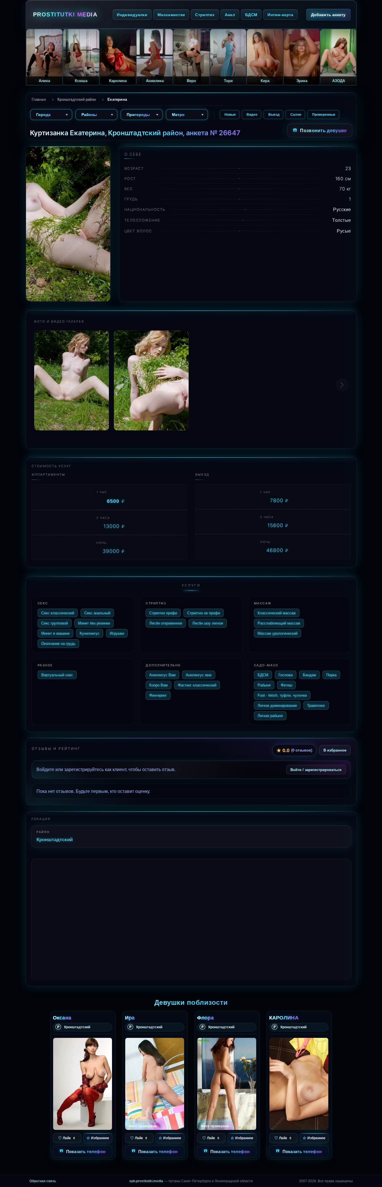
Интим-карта (280, 14)
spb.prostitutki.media (146, 1181)
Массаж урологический (277, 633)
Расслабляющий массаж (279, 623)
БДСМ (251, 14)
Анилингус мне (198, 674)
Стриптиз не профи (203, 612)
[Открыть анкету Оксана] (82, 1084)
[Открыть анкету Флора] (226, 1084)
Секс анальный (97, 612)
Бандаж (309, 674)
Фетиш (286, 685)
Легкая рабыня (270, 715)
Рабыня (264, 685)
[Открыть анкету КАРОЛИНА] (299, 1084)
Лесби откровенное (165, 623)
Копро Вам (158, 685)
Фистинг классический (197, 685)
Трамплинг (316, 705)
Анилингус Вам (162, 674)
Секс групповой (54, 623)
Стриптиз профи (163, 612)
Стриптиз (204, 14)
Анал (230, 14)
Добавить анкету (328, 14)
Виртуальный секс (57, 674)
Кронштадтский (54, 839)
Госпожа (286, 674)
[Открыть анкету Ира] (154, 1084)
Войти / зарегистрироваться (316, 769)
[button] (342, 385)
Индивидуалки (132, 14)
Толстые (341, 220)
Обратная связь (42, 1181)
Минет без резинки (94, 623)
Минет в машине (55, 633)
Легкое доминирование (277, 705)
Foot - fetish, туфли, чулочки (282, 695)
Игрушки (117, 633)
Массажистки (171, 14)
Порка (331, 674)
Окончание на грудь (58, 643)
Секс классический (57, 612)
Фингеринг (158, 695)
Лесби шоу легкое (207, 623)
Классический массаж (277, 612)
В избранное (334, 750)
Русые (344, 231)
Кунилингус (90, 633)
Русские (342, 209)
